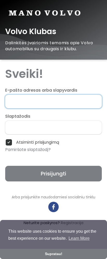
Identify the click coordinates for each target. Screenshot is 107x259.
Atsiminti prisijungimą (37, 142)
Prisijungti (53, 173)
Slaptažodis (17, 116)
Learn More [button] (79, 238)
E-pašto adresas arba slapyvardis (41, 90)
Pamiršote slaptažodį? (28, 150)
